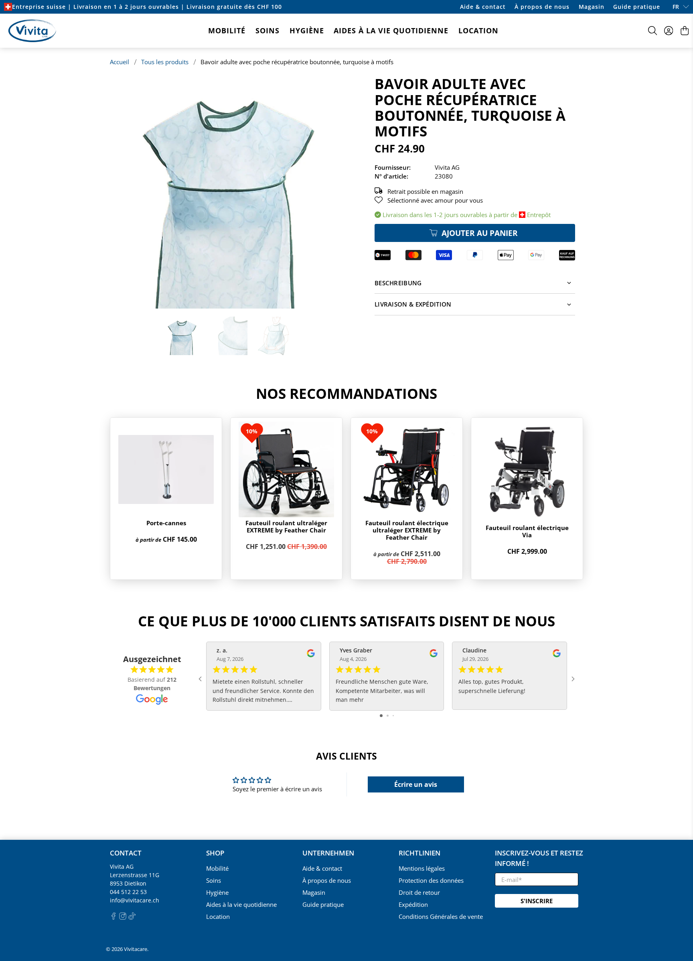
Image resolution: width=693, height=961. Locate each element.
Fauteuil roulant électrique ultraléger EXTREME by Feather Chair (406, 530)
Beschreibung (398, 283)
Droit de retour (419, 892)
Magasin (591, 6)
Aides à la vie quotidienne (391, 30)
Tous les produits (164, 62)
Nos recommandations (346, 393)
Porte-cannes (166, 523)
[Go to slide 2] (388, 716)
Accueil (119, 62)
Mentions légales (422, 868)
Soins (267, 30)
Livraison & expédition (413, 304)
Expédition (413, 904)
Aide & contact (483, 6)
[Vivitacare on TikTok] (132, 917)
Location (478, 30)
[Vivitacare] (32, 30)
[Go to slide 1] (381, 715)
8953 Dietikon (128, 883)
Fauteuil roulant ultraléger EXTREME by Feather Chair (286, 526)
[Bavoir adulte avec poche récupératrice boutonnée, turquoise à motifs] (226, 192)
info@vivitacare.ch (134, 900)
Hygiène (307, 30)
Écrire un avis (415, 784)
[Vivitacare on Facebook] (113, 917)
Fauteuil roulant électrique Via (527, 531)
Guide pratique (636, 6)
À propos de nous (542, 6)
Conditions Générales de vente (441, 916)
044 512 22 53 (128, 892)
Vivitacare (135, 949)
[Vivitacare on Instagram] (122, 917)
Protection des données (431, 880)
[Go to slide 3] (393, 715)
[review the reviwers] (311, 655)
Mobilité (226, 30)
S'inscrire (537, 901)
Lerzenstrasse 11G (134, 875)
